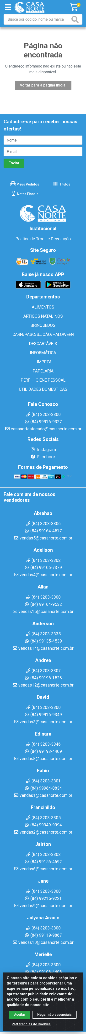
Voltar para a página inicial (43, 85)
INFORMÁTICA (43, 352)
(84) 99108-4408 (46, 972)
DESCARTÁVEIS (43, 343)
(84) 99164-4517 (46, 530)
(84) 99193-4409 (46, 751)
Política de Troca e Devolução (43, 238)
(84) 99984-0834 (46, 788)
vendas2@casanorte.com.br (46, 832)
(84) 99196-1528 (46, 677)
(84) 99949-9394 (46, 825)
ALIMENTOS (43, 307)
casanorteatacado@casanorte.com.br (46, 429)
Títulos (64, 184)
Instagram (46, 449)
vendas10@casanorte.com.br (46, 942)
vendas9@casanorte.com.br (46, 905)
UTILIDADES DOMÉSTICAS (43, 389)
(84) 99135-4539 (46, 641)
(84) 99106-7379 (46, 567)
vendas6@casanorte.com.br (46, 869)
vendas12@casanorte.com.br (46, 685)
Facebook (46, 456)
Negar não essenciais (54, 1014)
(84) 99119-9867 (46, 935)
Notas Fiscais (27, 194)
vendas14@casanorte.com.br (46, 648)
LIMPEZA (43, 361)
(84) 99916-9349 (46, 714)
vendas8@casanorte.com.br (46, 758)
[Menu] (8, 7)
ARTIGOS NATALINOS (43, 316)
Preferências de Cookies (31, 1024)
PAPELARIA (43, 371)
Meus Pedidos (27, 184)
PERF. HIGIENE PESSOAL (43, 380)
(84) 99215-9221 (46, 898)
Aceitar (19, 1014)
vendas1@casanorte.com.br (46, 795)
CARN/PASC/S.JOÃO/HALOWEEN (43, 334)
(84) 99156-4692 (46, 861)
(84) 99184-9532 (46, 604)
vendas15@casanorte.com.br (46, 611)
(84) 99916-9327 (46, 421)
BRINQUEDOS (43, 325)
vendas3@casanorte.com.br (46, 721)
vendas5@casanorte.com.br (46, 538)
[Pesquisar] (76, 19)
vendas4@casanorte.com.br (46, 574)
